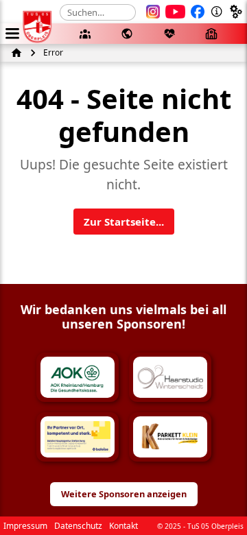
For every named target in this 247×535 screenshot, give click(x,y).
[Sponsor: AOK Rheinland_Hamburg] (77, 377)
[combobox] (98, 12)
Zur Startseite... (124, 221)
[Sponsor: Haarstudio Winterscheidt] (170, 377)
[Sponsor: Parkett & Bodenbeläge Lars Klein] (170, 437)
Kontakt (123, 526)
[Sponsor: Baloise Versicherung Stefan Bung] (77, 437)
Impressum (25, 526)
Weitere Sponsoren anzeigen (124, 494)
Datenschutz (78, 526)
